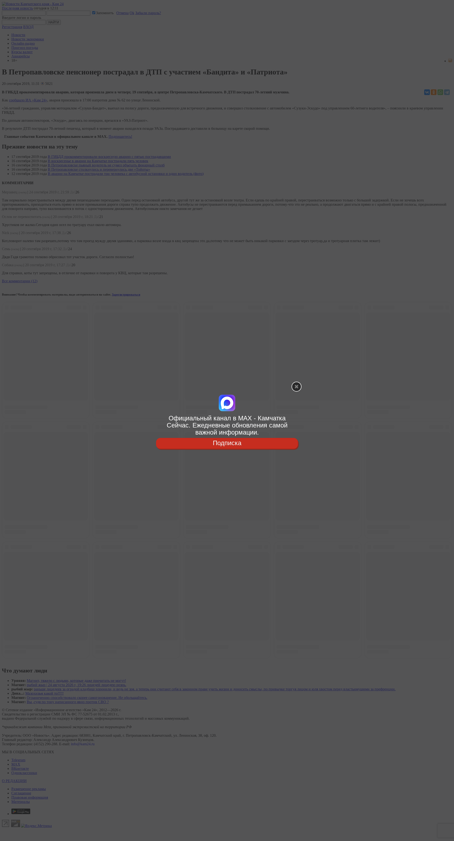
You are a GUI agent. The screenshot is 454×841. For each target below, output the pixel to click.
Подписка (227, 443)
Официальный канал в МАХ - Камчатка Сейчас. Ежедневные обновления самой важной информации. (227, 425)
